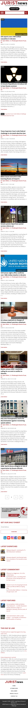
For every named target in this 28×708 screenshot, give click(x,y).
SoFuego (20, 221)
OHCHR (24, 270)
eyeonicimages (18, 174)
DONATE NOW (14, 9)
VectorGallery (19, 34)
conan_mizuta (19, 464)
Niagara (24, 416)
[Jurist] (14, 3)
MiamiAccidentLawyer (17, 318)
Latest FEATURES (8, 600)
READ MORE (4, 62)
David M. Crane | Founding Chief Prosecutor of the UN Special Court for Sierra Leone (16, 578)
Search (25, 12)
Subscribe (14, 531)
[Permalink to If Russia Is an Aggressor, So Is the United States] (3, 574)
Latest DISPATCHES (9, 546)
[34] (21, 497)
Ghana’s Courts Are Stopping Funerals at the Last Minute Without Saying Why (16, 586)
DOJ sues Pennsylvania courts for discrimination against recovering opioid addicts (13, 421)
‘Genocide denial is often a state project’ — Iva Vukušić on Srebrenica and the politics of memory (16, 617)
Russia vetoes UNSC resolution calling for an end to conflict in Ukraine (11, 371)
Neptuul (24, 366)
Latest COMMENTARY (10, 569)
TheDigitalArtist (18, 81)
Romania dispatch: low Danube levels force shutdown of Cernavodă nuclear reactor (16, 559)
